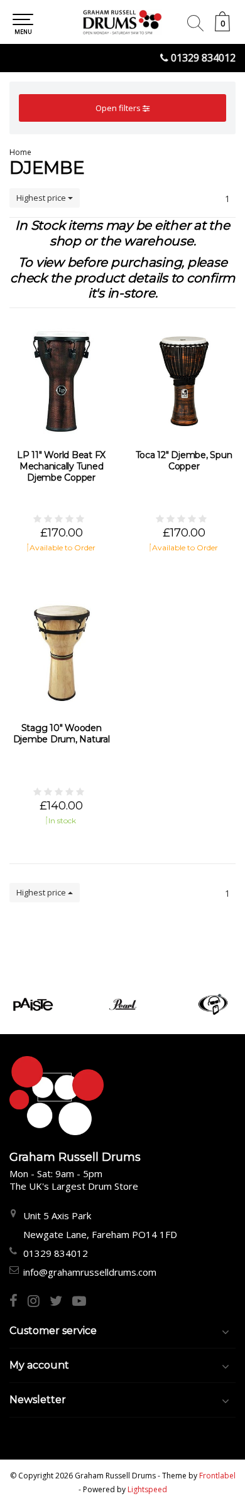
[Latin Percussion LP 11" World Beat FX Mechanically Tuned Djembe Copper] (61, 380)
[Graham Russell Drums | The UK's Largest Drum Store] (122, 22)
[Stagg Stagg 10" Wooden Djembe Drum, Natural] (61, 653)
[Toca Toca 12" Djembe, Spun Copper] (184, 380)
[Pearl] (123, 1004)
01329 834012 (203, 58)
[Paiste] (33, 1004)
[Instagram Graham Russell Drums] (39, 1302)
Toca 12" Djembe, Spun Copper (184, 460)
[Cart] (222, 28)
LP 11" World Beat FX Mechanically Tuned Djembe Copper (61, 466)
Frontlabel (217, 1475)
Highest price (42, 197)
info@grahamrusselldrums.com (89, 1272)
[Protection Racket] (213, 1004)
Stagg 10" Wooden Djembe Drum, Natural (61, 733)
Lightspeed (147, 1489)
